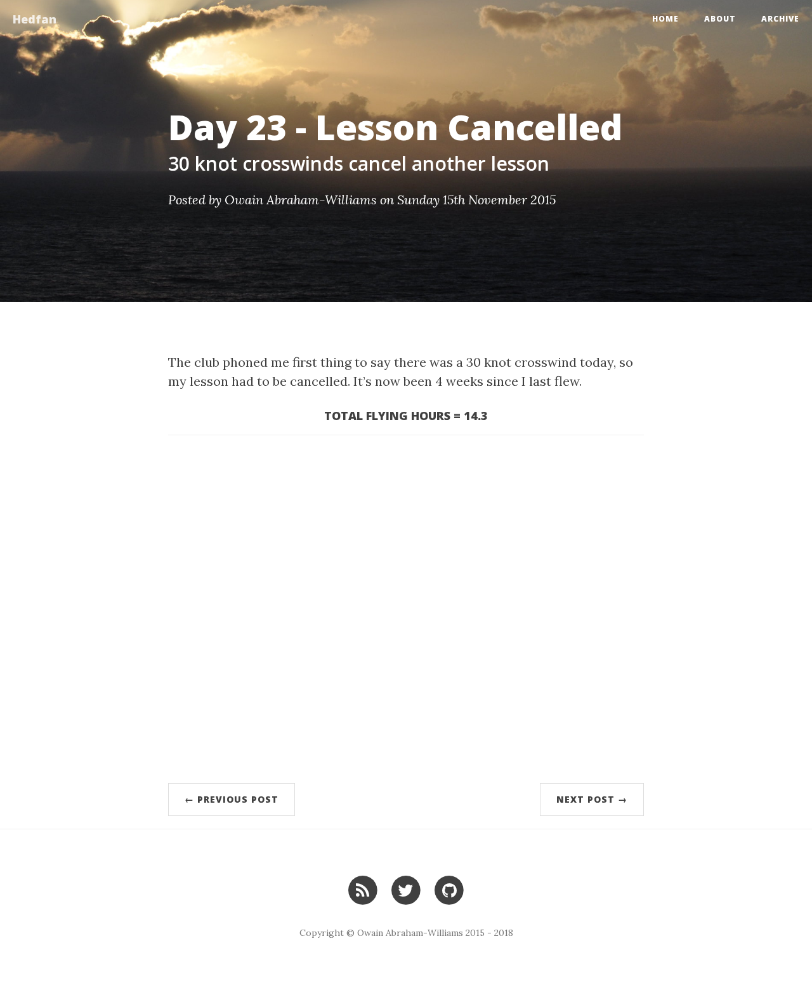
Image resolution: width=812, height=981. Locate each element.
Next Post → (591, 799)
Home (665, 18)
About (720, 18)
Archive (780, 18)
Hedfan (34, 19)
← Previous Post (231, 799)
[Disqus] (406, 606)
